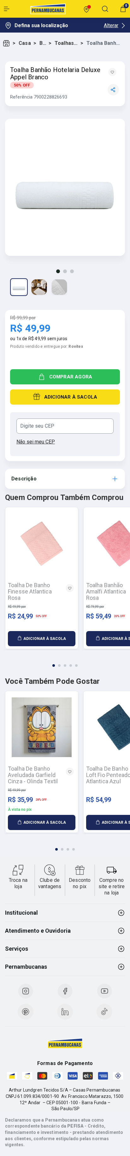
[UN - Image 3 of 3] (59, 287)
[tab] (53, 665)
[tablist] (65, 661)
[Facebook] (65, 991)
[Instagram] (25, 991)
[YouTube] (104, 991)
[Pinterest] (25, 1012)
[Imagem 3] (72, 271)
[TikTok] (104, 1012)
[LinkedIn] (65, 1012)
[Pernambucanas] (48, 9)
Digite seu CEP (37, 426)
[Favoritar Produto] (112, 72)
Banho (42, 43)
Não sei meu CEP (35, 442)
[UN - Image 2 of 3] (39, 287)
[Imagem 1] (58, 271)
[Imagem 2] (65, 271)
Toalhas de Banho (66, 43)
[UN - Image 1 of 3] (19, 287)
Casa (25, 43)
